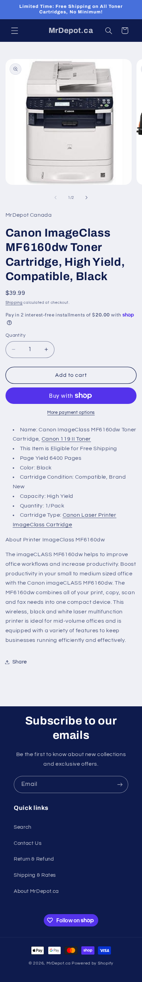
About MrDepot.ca (36, 891)
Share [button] (19, 661)
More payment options (71, 412)
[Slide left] (55, 197)
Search (22, 827)
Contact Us (27, 843)
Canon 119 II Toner (66, 439)
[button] (14, 30)
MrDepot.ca (59, 963)
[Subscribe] (120, 784)
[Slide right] (86, 197)
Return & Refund (34, 859)
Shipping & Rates (35, 875)
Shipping (14, 302)
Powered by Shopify (92, 963)
